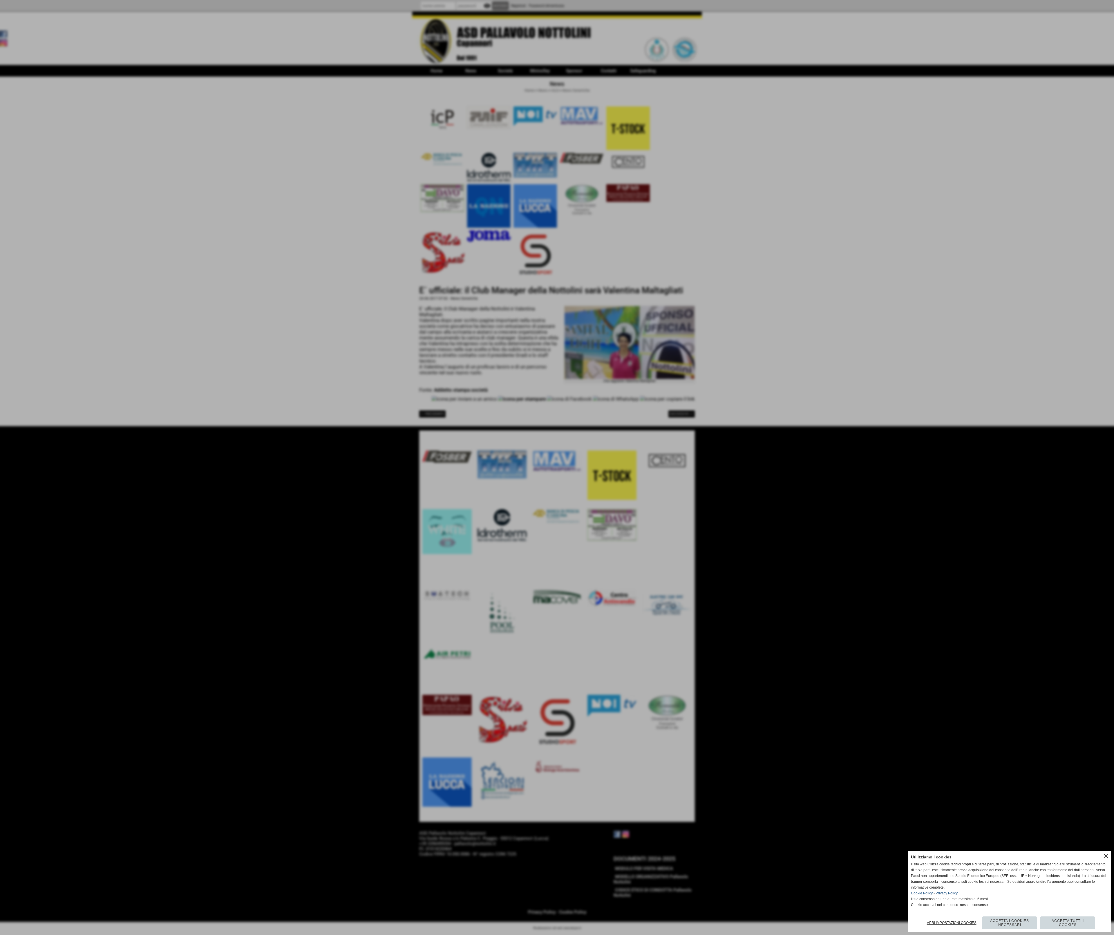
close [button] (1106, 856)
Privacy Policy (947, 893)
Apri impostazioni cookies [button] (951, 923)
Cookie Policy (922, 893)
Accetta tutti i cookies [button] (1068, 923)
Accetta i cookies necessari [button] (1009, 923)
